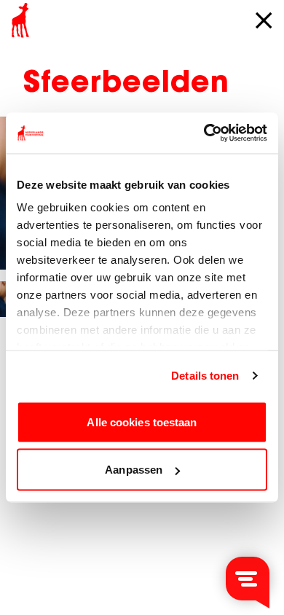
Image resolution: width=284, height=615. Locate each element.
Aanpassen (133, 469)
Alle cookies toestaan (142, 421)
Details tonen (205, 375)
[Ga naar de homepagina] (20, 20)
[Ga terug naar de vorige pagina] (263, 20)
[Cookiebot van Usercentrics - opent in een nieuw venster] (204, 133)
